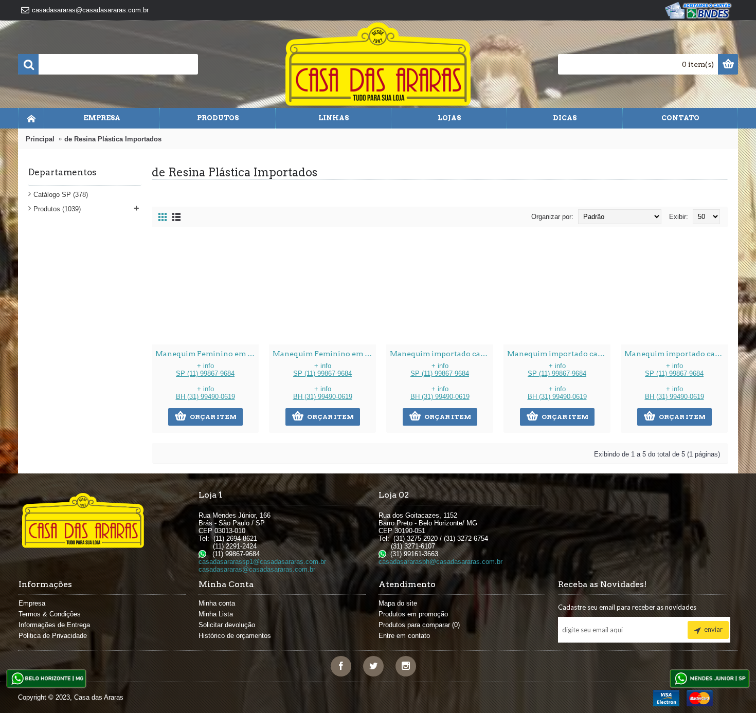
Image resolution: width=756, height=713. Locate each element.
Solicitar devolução (227, 625)
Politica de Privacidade (53, 635)
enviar (713, 629)
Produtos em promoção (413, 614)
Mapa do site (398, 603)
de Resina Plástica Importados (112, 139)
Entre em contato (404, 635)
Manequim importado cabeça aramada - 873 (558, 354)
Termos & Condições (50, 614)
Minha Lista (216, 614)
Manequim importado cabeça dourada (676, 354)
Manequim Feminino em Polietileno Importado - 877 (324, 354)
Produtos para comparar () (419, 625)
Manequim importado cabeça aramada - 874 (441, 354)
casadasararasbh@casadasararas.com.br (440, 561)
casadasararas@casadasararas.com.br (257, 569)
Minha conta (217, 603)
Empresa (32, 603)
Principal (40, 139)
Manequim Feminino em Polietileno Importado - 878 (207, 354)
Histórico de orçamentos (235, 635)
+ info (205, 369)
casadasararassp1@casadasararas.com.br (262, 561)
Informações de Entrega (54, 625)
